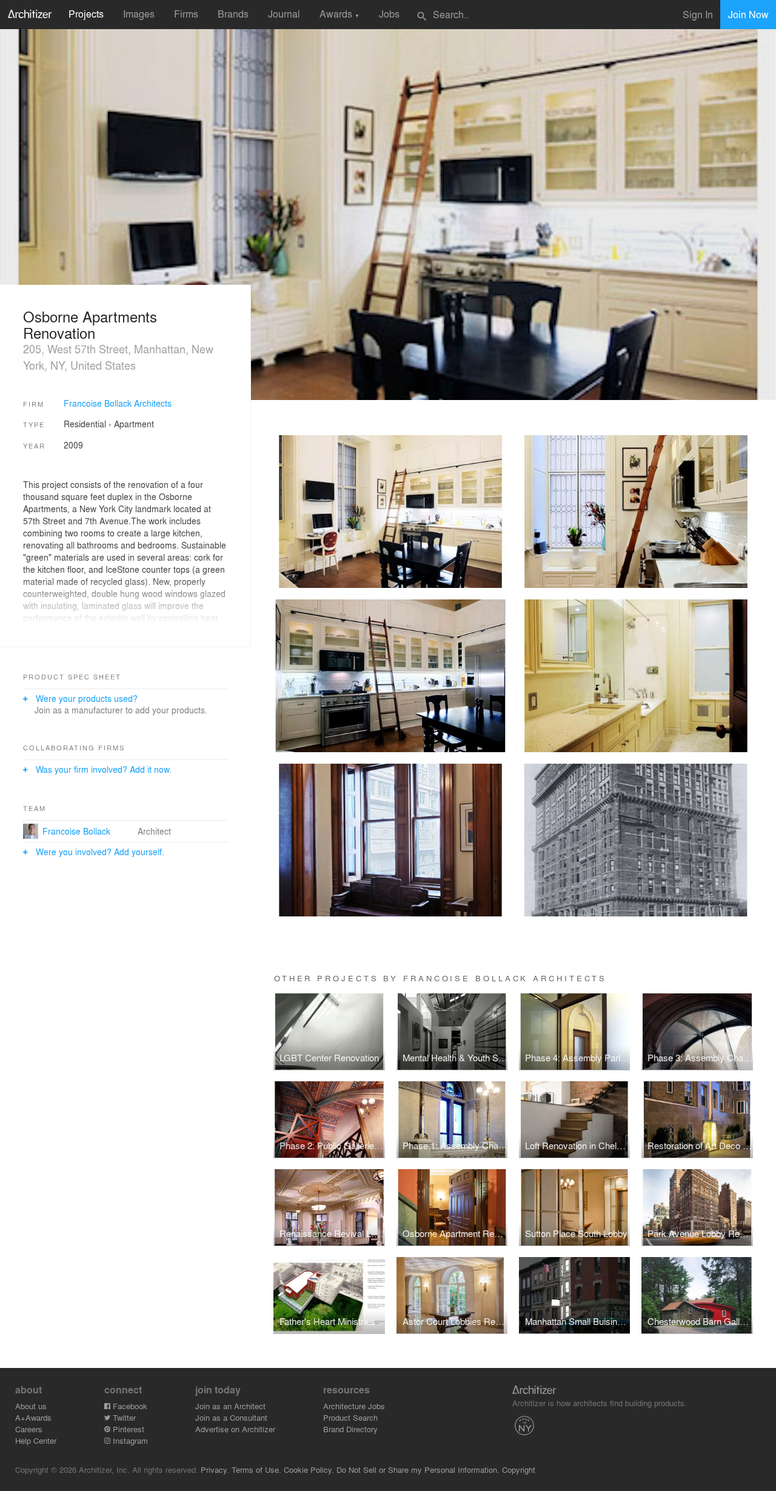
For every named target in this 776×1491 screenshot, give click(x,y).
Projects (86, 14)
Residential (85, 424)
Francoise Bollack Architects (118, 403)
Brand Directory (350, 1429)
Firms (186, 14)
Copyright (518, 1469)
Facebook (128, 1406)
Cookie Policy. (309, 1469)
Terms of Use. (256, 1469)
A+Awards (33, 1417)
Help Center (35, 1440)
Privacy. (215, 1469)
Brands (233, 14)
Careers (28, 1429)
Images (139, 14)
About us (31, 1406)
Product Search (350, 1417)
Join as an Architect (230, 1406)
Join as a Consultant (231, 1417)
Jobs (389, 14)
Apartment (134, 424)
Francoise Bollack (76, 831)
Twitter (123, 1417)
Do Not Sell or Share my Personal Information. (418, 1469)
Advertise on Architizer (235, 1429)
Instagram (129, 1440)
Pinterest (127, 1429)
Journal (284, 14)
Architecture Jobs (354, 1406)
